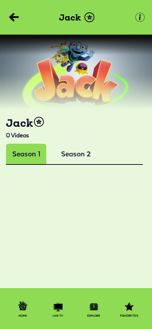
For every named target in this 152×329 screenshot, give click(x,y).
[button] (89, 17)
